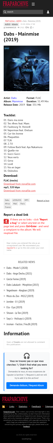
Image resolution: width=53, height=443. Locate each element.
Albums (15, 24)
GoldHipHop (26, 439)
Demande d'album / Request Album (27, 385)
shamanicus (10, 28)
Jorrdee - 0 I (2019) (16, 301)
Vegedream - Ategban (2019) (20, 290)
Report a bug (43, 200)
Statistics (23, 406)
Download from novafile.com (20, 184)
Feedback (36, 406)
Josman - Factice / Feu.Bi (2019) (22, 324)
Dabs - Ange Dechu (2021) (19, 273)
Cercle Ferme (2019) (16, 279)
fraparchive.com (9, 412)
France (8, 207)
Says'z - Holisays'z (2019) (19, 318)
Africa (7, 204)
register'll (11, 248)
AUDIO (7, 24)
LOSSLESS (17, 200)
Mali (15, 204)
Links (11, 406)
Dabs (7, 200)
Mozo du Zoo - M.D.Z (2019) (20, 296)
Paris (22, 204)
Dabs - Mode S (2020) (17, 268)
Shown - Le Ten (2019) (17, 313)
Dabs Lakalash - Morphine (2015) (23, 284)
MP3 (26, 200)
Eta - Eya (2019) (14, 307)
